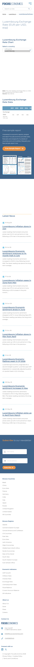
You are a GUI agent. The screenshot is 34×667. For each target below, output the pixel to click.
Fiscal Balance (7, 587)
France (4, 491)
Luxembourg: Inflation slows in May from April (16, 335)
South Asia (5, 557)
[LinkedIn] (2, 649)
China (4, 485)
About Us (5, 603)
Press (4, 609)
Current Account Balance (10, 590)
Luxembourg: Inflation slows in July (16, 227)
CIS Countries (7, 533)
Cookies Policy (17, 656)
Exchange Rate (7, 581)
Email (4, 457)
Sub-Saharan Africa (8, 562)
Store (4, 606)
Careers (5, 612)
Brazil (4, 482)
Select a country (8, 46)
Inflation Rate (6, 576)
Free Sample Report (12, 148)
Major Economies (8, 545)
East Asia (5, 536)
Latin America (7, 542)
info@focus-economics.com (14, 634)
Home (4, 14)
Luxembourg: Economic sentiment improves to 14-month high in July (14, 253)
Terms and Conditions (10, 658)
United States (7, 511)
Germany (5, 494)
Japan (4, 503)
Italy (3, 500)
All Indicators (6, 593)
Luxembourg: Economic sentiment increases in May (15, 387)
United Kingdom (8, 508)
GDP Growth (6, 573)
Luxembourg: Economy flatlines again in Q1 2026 (13, 360)
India (4, 497)
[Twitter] (6, 649)
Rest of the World (8, 554)
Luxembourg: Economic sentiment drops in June (13, 308)
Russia (4, 506)
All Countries (6, 514)
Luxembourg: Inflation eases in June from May (16, 281)
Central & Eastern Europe (10, 527)
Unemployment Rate (9, 584)
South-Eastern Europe (9, 560)
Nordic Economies (8, 551)
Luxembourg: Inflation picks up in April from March (17, 414)
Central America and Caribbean (12, 530)
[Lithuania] (17, 49)
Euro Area (5, 488)
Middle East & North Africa (11, 548)
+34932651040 (9, 638)
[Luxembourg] (17, 51)
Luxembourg (12, 14)
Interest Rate (6, 579)
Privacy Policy (6, 656)
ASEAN (4, 525)
